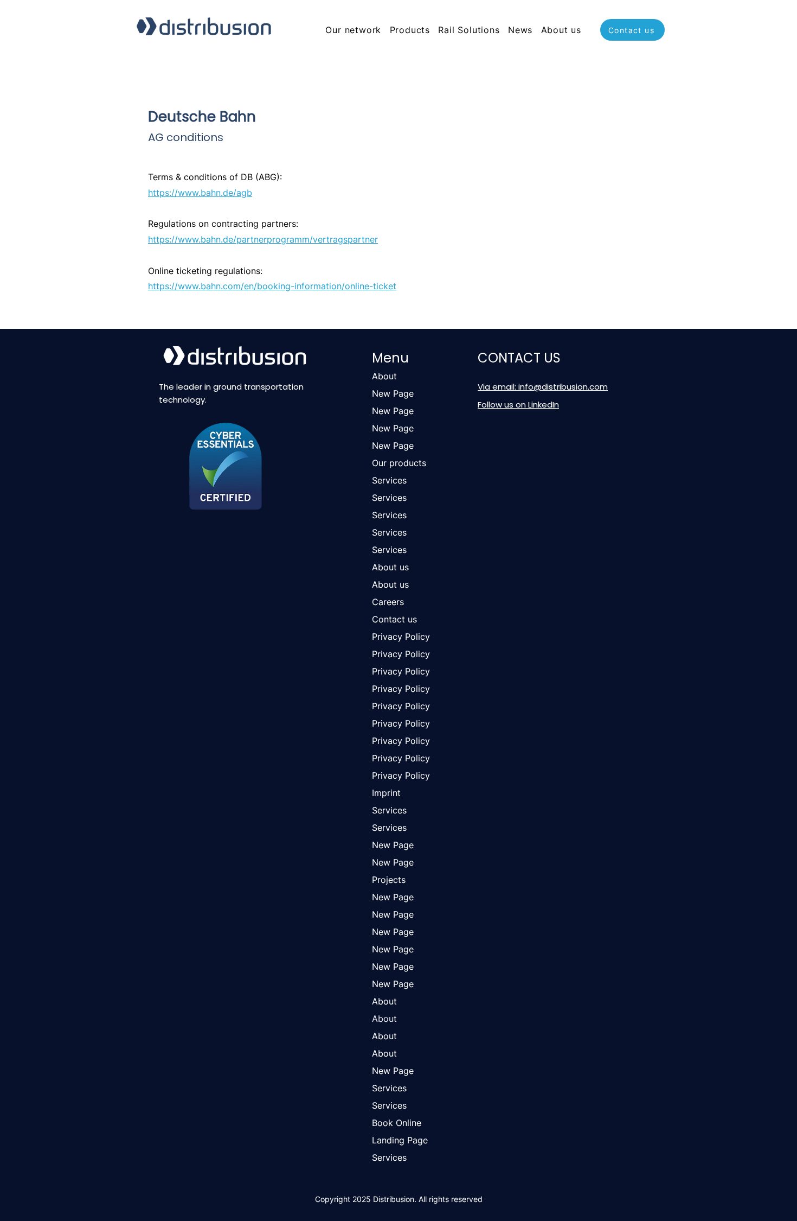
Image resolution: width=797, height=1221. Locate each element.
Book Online (396, 1122)
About (384, 376)
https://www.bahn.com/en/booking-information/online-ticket (272, 286)
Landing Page (400, 1140)
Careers (388, 601)
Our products (399, 462)
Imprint (386, 792)
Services (389, 480)
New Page (393, 393)
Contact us (394, 619)
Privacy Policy (401, 636)
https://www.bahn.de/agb (200, 192)
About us (390, 567)
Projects (389, 879)
